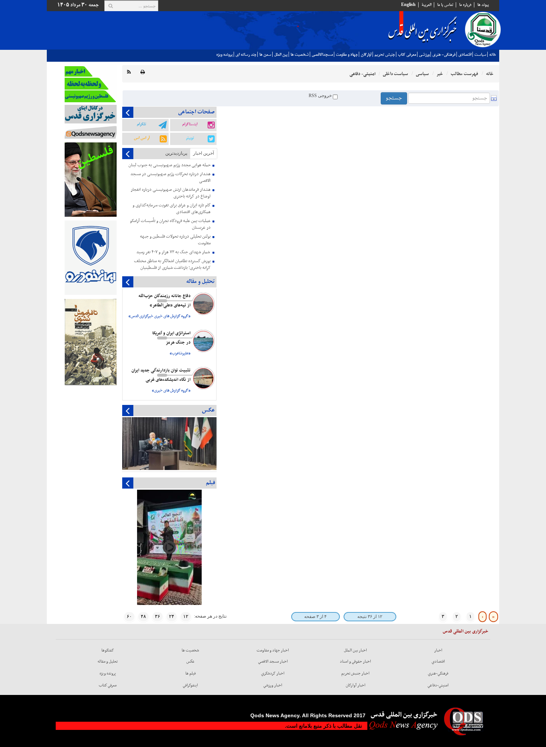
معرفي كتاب (407, 54)
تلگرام (141, 124)
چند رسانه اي (245, 54)
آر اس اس (142, 138)
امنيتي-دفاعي (438, 685)
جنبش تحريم (384, 54)
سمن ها (265, 54)
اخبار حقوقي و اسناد (355, 661)
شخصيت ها (299, 54)
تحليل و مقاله (108, 661)
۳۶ (157, 616)
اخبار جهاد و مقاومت (273, 650)
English (408, 4)
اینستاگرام (189, 124)
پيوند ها (483, 4)
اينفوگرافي (190, 685)
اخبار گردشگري (273, 673)
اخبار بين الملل (355, 650)
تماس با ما (445, 4)
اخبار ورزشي (272, 685)
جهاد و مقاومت (347, 54)
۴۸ (143, 616)
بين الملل (280, 54)
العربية (426, 4)
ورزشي (424, 54)
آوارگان (366, 54)
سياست (480, 54)
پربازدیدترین (176, 153)
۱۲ (185, 616)
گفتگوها (107, 650)
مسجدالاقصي (322, 54)
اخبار (438, 650)
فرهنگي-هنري (438, 673)
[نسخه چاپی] (143, 72)
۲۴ (171, 616)
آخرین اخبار (203, 153)
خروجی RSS (321, 95)
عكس (190, 661)
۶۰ (129, 616)
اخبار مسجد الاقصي (273, 661)
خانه (492, 54)
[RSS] (129, 72)
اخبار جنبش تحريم (355, 673)
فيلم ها (190, 673)
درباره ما (465, 4)
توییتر (190, 138)
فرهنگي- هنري (443, 54)
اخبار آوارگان (355, 685)
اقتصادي (464, 54)
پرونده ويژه (224, 54)
